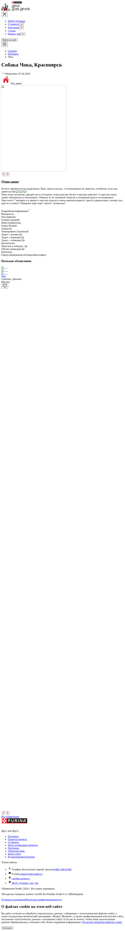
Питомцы (13, 54)
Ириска (5, 347)
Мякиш (5, 529)
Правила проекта (17, 839)
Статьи (12, 30)
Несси (4, 642)
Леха (4, 483)
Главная (12, 51)
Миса (4, 574)
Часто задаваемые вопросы (23, 845)
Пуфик (5, 461)
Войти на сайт (9, 40)
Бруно (4, 778)
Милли (5, 756)
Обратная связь (16, 851)
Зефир (4, 801)
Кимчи (5, 506)
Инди (4, 688)
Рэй (3, 438)
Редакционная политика (21, 856)
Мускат (5, 324)
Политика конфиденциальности (44, 899)
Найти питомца (16, 21)
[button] (62, 210)
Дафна (4, 370)
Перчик (5, 415)
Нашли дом (14, 33)
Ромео (4, 710)
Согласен (7, 928)
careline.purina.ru (21, 878)
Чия (3, 276)
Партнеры (13, 27)
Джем (4, 392)
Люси (4, 597)
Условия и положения (13, 899)
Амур (4, 302)
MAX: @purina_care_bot (25, 883)
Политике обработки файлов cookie (102, 922)
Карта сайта (14, 854)
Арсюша (6, 665)
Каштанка (6, 620)
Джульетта (7, 733)
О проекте (13, 24)
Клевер (5, 551)
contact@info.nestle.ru (30, 874)
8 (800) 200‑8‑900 (62, 869)
